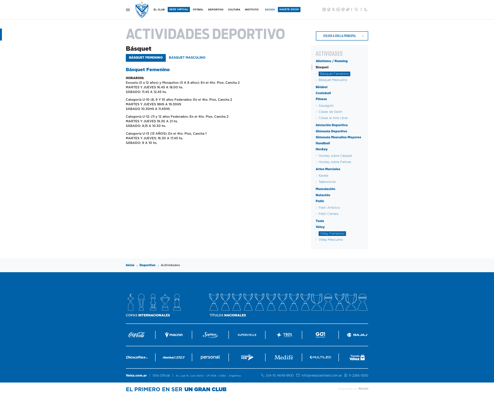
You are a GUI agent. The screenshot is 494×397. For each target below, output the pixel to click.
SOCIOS (270, 9)
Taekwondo (327, 181)
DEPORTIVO (215, 9)
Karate (323, 175)
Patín (320, 201)
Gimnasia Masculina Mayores (338, 137)
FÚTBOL (198, 9)
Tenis (320, 221)
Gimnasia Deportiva (331, 131)
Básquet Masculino (187, 57)
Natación (323, 195)
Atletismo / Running (332, 61)
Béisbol (321, 87)
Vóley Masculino (331, 239)
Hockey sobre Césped (335, 155)
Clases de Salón (330, 111)
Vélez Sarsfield (142, 10)
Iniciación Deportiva (332, 125)
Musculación (325, 189)
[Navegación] (128, 10)
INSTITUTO (252, 9)
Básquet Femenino (146, 57)
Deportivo (148, 265)
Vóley (320, 227)
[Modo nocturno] (362, 10)
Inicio (130, 265)
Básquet (322, 67)
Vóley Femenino (332, 233)
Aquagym (326, 105)
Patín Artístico (329, 207)
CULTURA (234, 9)
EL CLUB (159, 9)
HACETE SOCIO (289, 9)
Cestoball (323, 93)
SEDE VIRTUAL (178, 9)
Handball (323, 143)
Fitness (321, 99)
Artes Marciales (328, 169)
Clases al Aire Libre (333, 118)
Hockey (322, 149)
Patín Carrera (328, 213)
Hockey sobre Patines (335, 162)
